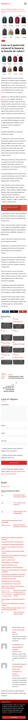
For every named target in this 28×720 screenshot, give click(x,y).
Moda (3, 41)
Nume (3, 425)
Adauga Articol (5, 702)
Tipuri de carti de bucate (8, 560)
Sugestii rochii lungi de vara (9, 565)
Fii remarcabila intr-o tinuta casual (11, 583)
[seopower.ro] (5, 486)
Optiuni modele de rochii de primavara (12, 567)
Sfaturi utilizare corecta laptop (10, 562)
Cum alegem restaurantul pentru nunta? (12, 544)
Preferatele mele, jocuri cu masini (10, 581)
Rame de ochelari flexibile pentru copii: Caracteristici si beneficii (19, 669)
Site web (3, 441)
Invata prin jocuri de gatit (8, 578)
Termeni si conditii (7, 713)
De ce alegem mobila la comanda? (18, 647)
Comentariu (5, 404)
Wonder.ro (5, 3)
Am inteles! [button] (14, 717)
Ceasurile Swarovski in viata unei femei (12, 542)
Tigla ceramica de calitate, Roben (18, 629)
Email (3, 433)
